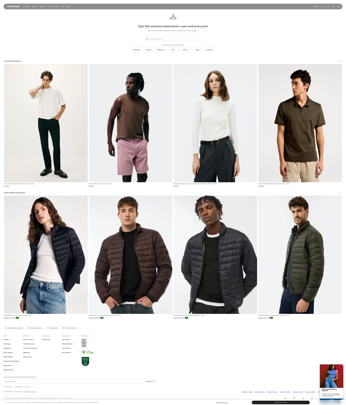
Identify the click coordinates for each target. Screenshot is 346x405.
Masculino (161, 49)
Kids (173, 49)
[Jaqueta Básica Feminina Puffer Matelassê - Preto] (46, 255)
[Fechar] (339, 402)
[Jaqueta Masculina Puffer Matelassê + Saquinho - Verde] (300, 255)
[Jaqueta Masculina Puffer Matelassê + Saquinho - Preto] (215, 255)
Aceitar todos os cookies (281, 402)
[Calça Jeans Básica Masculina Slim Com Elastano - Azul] (46, 123)
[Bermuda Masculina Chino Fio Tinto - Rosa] (131, 123)
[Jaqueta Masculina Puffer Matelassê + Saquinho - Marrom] (131, 255)
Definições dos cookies (222, 402)
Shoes (197, 49)
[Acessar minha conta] (333, 6)
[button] (338, 6)
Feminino (149, 49)
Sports (185, 49)
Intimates (209, 49)
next (341, 192)
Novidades (136, 49)
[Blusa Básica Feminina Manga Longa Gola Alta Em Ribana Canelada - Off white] (215, 123)
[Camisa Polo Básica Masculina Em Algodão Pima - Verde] (300, 123)
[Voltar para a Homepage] (13, 6)
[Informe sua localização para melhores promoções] (323, 6)
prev (338, 192)
